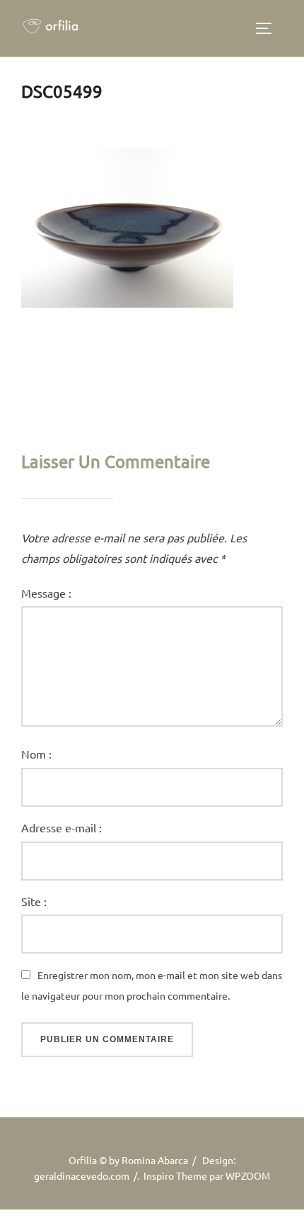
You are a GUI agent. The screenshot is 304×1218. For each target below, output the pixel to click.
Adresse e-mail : (61, 827)
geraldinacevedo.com (81, 1175)
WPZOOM (248, 1175)
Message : (46, 593)
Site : (34, 901)
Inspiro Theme (175, 1175)
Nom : (36, 754)
